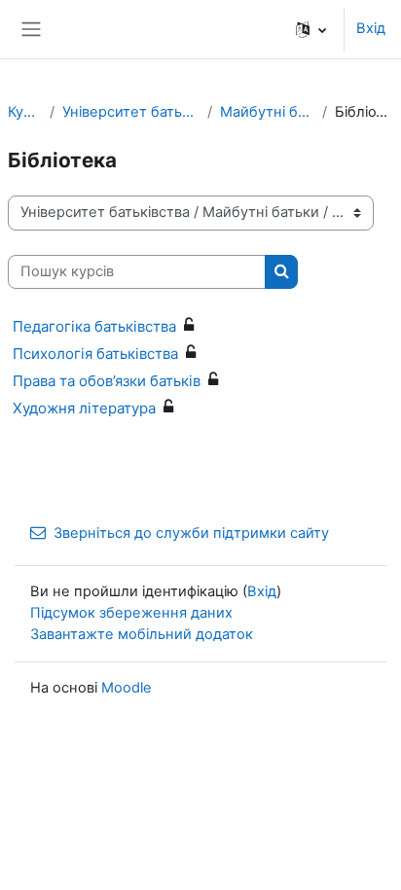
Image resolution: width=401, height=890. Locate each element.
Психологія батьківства (95, 353)
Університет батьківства (131, 112)
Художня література (84, 408)
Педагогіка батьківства (94, 326)
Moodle (126, 687)
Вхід (370, 28)
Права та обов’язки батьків (106, 381)
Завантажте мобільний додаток (141, 634)
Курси (25, 112)
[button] (311, 29)
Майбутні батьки (267, 112)
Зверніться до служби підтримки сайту (191, 533)
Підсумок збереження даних (131, 613)
